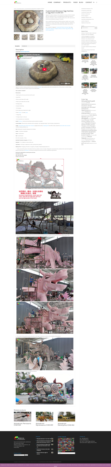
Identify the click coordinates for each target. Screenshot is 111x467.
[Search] (96, 28)
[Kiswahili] (72, 448)
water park (64, 125)
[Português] (64, 447)
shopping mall (46, 125)
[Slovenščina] (66, 448)
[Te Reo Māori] (67, 445)
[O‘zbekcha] (69, 450)
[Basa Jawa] (58, 444)
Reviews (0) (24, 46)
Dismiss (55, 466)
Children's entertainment (86, 112)
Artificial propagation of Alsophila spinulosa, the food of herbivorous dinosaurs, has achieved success (88, 38)
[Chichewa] (61, 439)
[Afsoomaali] (67, 448)
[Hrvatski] (64, 439)
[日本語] (73, 442)
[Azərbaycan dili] (66, 438)
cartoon (83, 112)
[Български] (73, 438)
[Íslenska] (66, 442)
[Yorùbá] (60, 451)
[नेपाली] (73, 445)
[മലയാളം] (64, 445)
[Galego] (64, 441)
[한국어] (64, 444)
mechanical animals (90, 138)
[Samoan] (70, 447)
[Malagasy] (61, 445)
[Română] (67, 447)
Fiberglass (88, 123)
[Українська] (66, 450)
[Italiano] (72, 442)
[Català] (58, 439)
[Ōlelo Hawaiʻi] (58, 442)
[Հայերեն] (64, 438)
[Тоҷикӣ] (58, 450)
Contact (89, 2)
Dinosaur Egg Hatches (25, 51)
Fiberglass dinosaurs (90, 124)
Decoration (91, 116)
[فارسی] (61, 447)
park (61, 125)
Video (75, 2)
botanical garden (93, 110)
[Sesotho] (58, 448)
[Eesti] (73, 439)
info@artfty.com (85, 439)
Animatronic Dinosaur (50, 28)
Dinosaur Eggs (68, 27)
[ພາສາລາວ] (69, 444)
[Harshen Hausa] (73, 441)
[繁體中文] (64, 451)
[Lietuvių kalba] (73, 444)
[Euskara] (67, 438)
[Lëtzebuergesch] (58, 445)
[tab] (17, 46)
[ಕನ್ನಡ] (60, 444)
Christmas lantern (86, 115)
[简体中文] (63, 451)
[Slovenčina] (64, 448)
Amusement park (22, 125)
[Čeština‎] (66, 439)
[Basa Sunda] (70, 448)
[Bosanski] (72, 438)
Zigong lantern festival (93, 143)
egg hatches (51, 30)
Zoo (82, 144)
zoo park (68, 125)
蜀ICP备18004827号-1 (57, 461)
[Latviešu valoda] (72, 444)
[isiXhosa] (73, 450)
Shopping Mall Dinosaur (90, 139)
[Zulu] (61, 451)
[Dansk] (67, 439)
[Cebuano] (60, 439)
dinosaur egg (64, 28)
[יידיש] (58, 451)
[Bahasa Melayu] (63, 445)
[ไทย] (63, 450)
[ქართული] (66, 441)
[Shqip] (60, 438)
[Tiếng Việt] (70, 450)
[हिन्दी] (61, 442)
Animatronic (93, 104)
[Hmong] (63, 442)
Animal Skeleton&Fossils (85, 103)
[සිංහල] (63, 448)
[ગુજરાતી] (70, 441)
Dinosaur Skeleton (85, 121)
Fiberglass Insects (85, 126)
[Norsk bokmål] (58, 447)
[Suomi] (60, 441)
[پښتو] (60, 447)
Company (57, 2)
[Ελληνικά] (69, 441)
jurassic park (90, 133)
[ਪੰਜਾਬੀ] (66, 447)
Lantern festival (92, 135)
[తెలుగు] (61, 450)
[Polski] (63, 447)
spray (26, 112)
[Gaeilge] (70, 442)
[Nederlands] (69, 439)
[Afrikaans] (58, 438)
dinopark (56, 28)
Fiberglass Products (91, 127)
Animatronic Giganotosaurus (86, 109)
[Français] (61, 441)
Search (82, 26)
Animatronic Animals (86, 105)
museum (32, 125)
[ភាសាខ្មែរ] (63, 444)
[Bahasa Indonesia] (69, 442)
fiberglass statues (85, 129)
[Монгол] (70, 445)
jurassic (83, 133)
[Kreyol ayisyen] (72, 441)
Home (50, 2)
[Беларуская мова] (69, 438)
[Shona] (60, 448)
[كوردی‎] (66, 444)
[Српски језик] (73, 447)
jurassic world (85, 135)
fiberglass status (92, 128)
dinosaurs (40, 87)
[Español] (69, 448)
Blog (81, 2)
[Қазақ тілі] (61, 444)
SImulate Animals (85, 141)
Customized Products (20, 8)
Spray (20, 112)
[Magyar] (64, 442)
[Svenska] (73, 448)
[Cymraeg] (72, 450)
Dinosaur (20, 121)
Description (17, 46)
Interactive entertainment (89, 130)
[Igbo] (67, 442)
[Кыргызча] (67, 444)
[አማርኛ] (61, 438)
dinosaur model (88, 120)
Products (67, 2)
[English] (70, 439)
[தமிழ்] (60, 450)
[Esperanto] (72, 439)
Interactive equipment (88, 132)
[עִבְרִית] (60, 442)
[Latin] (70, 444)
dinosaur (60, 28)
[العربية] (63, 438)
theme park (28, 125)
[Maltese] (66, 445)
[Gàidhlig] (72, 447)
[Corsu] (63, 439)
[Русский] (69, 447)
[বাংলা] (70, 438)
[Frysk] (63, 441)
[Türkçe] (64, 450)
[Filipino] (58, 441)
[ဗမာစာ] (72, 445)
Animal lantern (83, 102)
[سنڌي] (61, 448)
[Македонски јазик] (60, 445)
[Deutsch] (67, 441)
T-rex (91, 141)
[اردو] (67, 450)
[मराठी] (69, 445)
